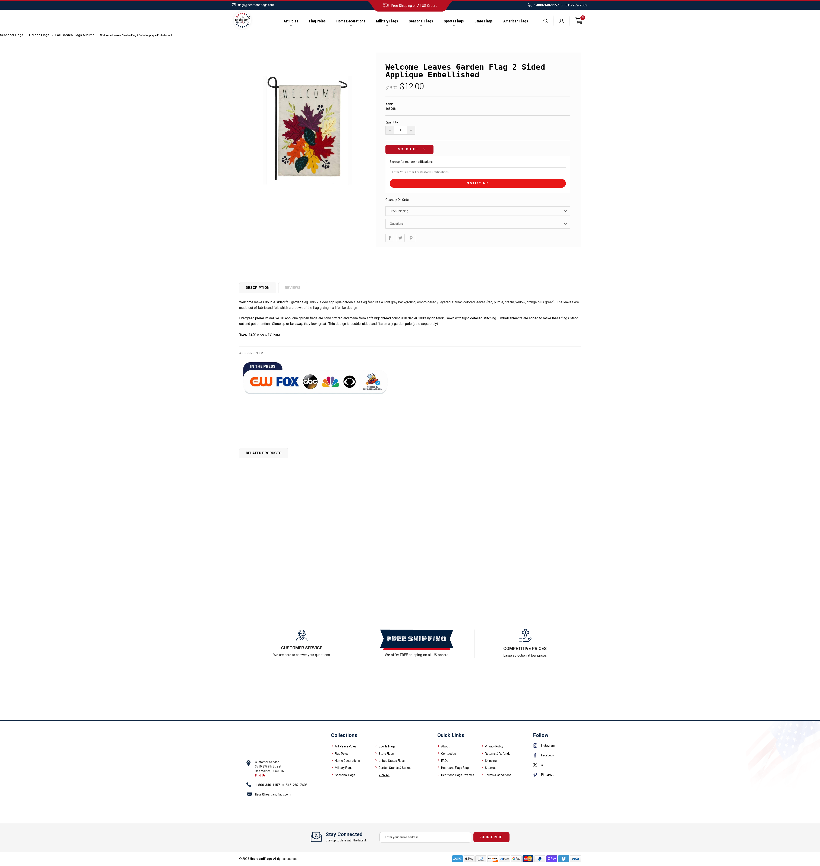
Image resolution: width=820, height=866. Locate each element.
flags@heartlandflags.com (256, 5)
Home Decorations (350, 21)
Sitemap (490, 767)
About (445, 746)
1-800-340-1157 (546, 5)
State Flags (483, 21)
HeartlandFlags (261, 858)
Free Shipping (399, 211)
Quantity (391, 122)
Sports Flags (454, 21)
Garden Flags (39, 35)
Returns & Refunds (497, 753)
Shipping (491, 760)
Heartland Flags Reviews (457, 775)
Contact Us (448, 753)
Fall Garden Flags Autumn (74, 35)
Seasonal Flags (421, 21)
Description (257, 287)
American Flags (515, 21)
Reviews (292, 287)
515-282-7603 (576, 5)
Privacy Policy (494, 746)
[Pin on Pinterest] (411, 238)
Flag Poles (317, 21)
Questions (397, 223)
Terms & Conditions (498, 775)
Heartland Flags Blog (455, 767)
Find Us (260, 775)
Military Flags (387, 21)
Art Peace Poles (345, 746)
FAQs (444, 760)
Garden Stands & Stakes (395, 767)
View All (384, 775)
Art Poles (291, 21)
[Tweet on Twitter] (400, 238)
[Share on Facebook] (389, 238)
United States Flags (392, 760)
